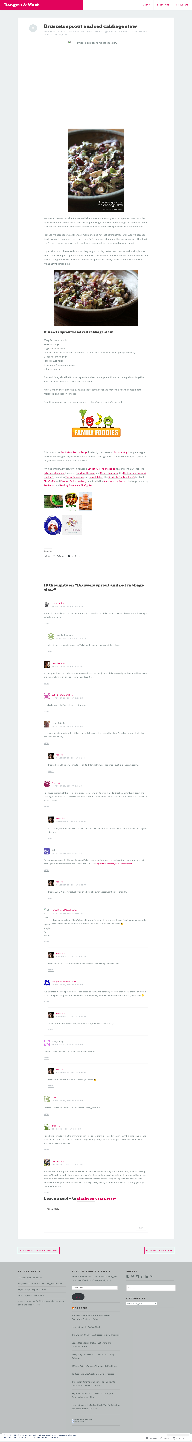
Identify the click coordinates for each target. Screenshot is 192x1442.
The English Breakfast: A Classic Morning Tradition (96, 1335)
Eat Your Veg (120, 452)
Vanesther (60, 755)
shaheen (56, 1126)
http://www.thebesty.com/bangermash (113, 863)
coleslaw (136, 32)
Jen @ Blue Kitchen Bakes (64, 981)
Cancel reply (105, 1199)
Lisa (54, 1097)
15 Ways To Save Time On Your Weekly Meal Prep (94, 1366)
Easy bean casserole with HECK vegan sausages (40, 1283)
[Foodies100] (78, 1422)
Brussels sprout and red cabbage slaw (90, 26)
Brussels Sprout (119, 32)
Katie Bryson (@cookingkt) (64, 910)
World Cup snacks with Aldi (31, 1295)
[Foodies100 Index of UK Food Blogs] (83, 1420)
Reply (46, 623)
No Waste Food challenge (121, 477)
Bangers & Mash (22, 5)
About (146, 5)
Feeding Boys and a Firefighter (76, 485)
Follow (78, 1297)
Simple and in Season (114, 481)
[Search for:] (151, 1287)
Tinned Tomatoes (74, 477)
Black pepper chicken (157, 1250)
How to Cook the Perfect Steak (86, 1327)
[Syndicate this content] (73, 1308)
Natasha (56, 783)
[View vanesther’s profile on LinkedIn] (146, 1276)
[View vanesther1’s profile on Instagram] (137, 1276)
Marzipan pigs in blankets (30, 1277)
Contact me (163, 5)
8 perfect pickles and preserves (40, 1250)
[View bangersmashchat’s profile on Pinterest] (142, 1276)
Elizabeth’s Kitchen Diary (73, 481)
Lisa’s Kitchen (96, 477)
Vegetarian (93, 32)
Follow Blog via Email (91, 1271)
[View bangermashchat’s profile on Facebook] (127, 1276)
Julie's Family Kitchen (62, 695)
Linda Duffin (58, 603)
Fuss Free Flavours (85, 473)
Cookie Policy (53, 1437)
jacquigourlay (58, 663)
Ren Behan (49, 485)
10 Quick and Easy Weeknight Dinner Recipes (93, 1374)
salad (58, 35)
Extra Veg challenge (54, 473)
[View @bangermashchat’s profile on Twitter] (132, 1276)
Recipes (81, 32)
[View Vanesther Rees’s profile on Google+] (151, 1276)
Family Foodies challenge (74, 452)
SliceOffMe (49, 481)
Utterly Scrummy (109, 473)
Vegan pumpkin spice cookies (32, 1289)
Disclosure (182, 5)
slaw (65, 35)
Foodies (81, 1308)
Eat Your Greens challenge (101, 468)
